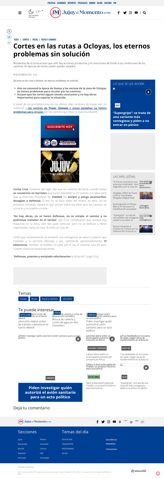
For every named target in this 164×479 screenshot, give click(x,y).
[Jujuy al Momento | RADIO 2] (137, 421)
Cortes (23, 298)
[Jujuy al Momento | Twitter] (125, 12)
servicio (57, 312)
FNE (114, 2)
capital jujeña (25, 314)
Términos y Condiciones (26, 467)
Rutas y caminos (50, 298)
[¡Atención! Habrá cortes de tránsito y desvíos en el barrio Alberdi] (33, 318)
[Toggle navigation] (20, 13)
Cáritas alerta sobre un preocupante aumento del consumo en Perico (99, 357)
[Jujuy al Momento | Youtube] (136, 12)
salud (124, 377)
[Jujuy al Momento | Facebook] (119, 12)
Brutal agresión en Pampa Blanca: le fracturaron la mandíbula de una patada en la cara (124, 208)
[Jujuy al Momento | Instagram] (130, 12)
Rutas (34, 298)
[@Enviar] (9, 43)
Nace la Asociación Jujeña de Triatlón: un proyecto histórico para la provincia (101, 385)
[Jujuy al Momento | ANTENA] (125, 421)
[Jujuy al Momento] (34, 423)
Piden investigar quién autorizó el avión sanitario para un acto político (99, 326)
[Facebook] (9, 31)
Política (51, 2)
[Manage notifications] (158, 473)
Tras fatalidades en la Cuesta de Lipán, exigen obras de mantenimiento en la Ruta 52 (134, 357)
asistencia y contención (97, 348)
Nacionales (22, 444)
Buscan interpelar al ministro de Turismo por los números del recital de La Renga (125, 230)
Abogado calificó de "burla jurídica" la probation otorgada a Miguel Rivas (125, 195)
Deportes (72, 2)
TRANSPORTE (67, 444)
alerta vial (126, 348)
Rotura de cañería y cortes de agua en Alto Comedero (65, 322)
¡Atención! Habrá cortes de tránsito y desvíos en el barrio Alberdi (33, 324)
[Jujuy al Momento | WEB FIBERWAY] (131, 421)
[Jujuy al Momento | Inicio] (143, 431)
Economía (61, 2)
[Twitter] (9, 37)
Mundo (92, 2)
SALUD (65, 453)
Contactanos (111, 449)
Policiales (82, 2)
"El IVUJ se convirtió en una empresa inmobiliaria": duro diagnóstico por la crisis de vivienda (126, 185)
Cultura (108, 2)
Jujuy (20, 439)
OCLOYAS (67, 298)
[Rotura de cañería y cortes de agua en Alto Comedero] (67, 316)
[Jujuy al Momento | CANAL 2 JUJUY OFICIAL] (120, 421)
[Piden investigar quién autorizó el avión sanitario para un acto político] (101, 318)
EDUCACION (67, 439)
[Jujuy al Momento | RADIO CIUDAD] (142, 421)
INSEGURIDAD (68, 448)
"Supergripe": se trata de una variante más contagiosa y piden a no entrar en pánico (132, 119)
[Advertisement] (60, 275)
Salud (99, 2)
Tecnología (44, 458)
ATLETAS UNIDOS (93, 377)
